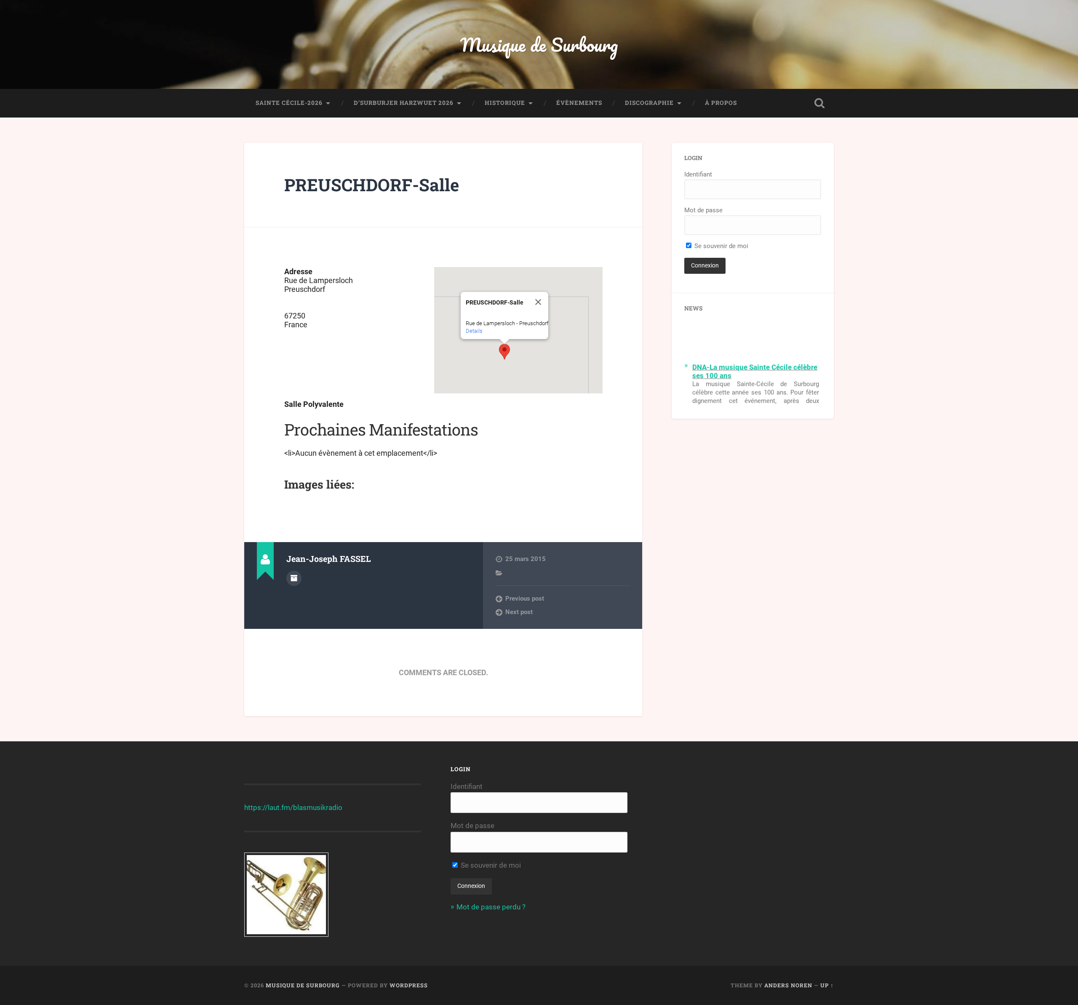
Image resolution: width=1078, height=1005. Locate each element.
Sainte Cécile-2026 (289, 103)
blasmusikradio (317, 807)
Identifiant (698, 174)
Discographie (649, 103)
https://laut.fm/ (268, 807)
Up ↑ (827, 985)
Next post (519, 612)
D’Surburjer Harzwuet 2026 (404, 103)
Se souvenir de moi (720, 246)
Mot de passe (703, 210)
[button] (504, 352)
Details (474, 331)
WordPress (409, 985)
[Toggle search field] (819, 103)
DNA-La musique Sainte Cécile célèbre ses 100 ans (754, 366)
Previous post (524, 598)
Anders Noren (788, 985)
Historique (505, 103)
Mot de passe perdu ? (491, 907)
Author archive (294, 578)
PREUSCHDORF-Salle (371, 185)
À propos (721, 103)
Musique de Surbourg (539, 44)
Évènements (579, 103)
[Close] (538, 302)
